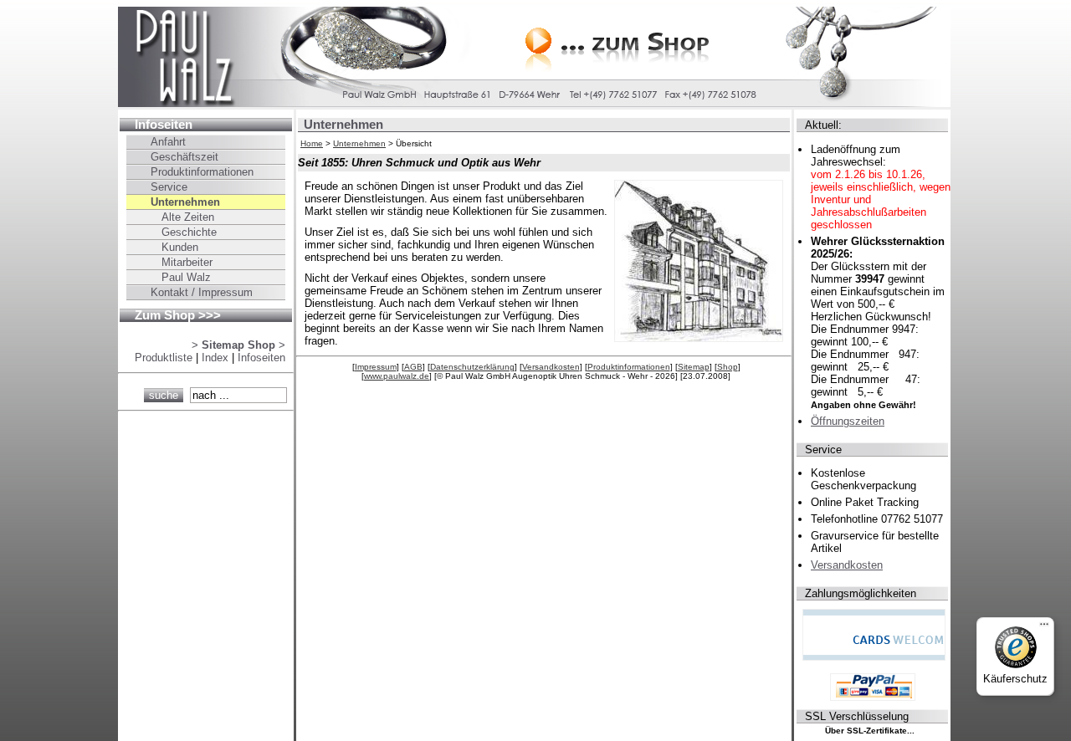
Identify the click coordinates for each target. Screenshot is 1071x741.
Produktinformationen (628, 366)
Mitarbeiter (187, 262)
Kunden (179, 247)
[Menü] (1044, 627)
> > (238, 345)
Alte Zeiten (187, 217)
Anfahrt (168, 141)
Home (311, 143)
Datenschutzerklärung (472, 366)
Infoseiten (163, 124)
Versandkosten (551, 366)
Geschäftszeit (184, 157)
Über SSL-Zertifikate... (870, 730)
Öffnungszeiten (847, 421)
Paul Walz (186, 277)
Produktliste (163, 357)
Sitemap (694, 366)
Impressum (376, 366)
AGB (413, 366)
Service (169, 187)
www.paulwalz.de (396, 376)
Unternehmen (359, 143)
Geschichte (189, 232)
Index (215, 357)
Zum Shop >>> (178, 315)
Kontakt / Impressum (202, 292)
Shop (727, 366)
